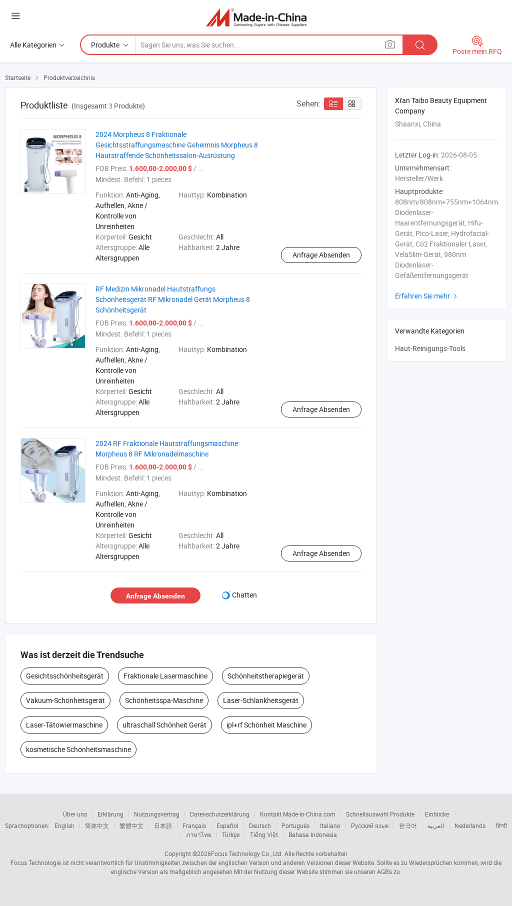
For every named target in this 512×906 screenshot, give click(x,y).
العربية (436, 826)
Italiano (330, 826)
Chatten (244, 595)
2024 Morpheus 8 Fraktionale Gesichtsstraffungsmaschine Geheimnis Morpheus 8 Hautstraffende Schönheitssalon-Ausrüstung (177, 145)
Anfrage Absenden (321, 255)
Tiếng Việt (264, 834)
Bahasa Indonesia (312, 834)
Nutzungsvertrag (157, 814)
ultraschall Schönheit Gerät (164, 725)
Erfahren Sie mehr (427, 295)
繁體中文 (132, 826)
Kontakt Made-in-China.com (298, 814)
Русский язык (369, 826)
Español (227, 826)
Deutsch (260, 826)
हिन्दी (501, 826)
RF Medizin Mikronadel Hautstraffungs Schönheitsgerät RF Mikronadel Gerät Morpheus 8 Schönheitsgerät (173, 299)
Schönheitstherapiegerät (266, 675)
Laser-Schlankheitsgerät (260, 700)
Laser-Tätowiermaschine (64, 725)
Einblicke (437, 814)
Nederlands (470, 826)
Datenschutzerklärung (220, 814)
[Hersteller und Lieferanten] (256, 17)
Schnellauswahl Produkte (380, 814)
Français (194, 826)
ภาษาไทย (199, 834)
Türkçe (231, 834)
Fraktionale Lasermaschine (166, 675)
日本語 (163, 826)
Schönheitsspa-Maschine (164, 700)
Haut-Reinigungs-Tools (430, 348)
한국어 (408, 826)
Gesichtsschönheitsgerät (65, 675)
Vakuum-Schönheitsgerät (65, 700)
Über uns (75, 814)
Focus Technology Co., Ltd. (247, 854)
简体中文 (97, 826)
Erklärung (111, 814)
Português (296, 826)
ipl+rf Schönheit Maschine (266, 725)
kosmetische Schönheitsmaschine (78, 749)
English (64, 826)
